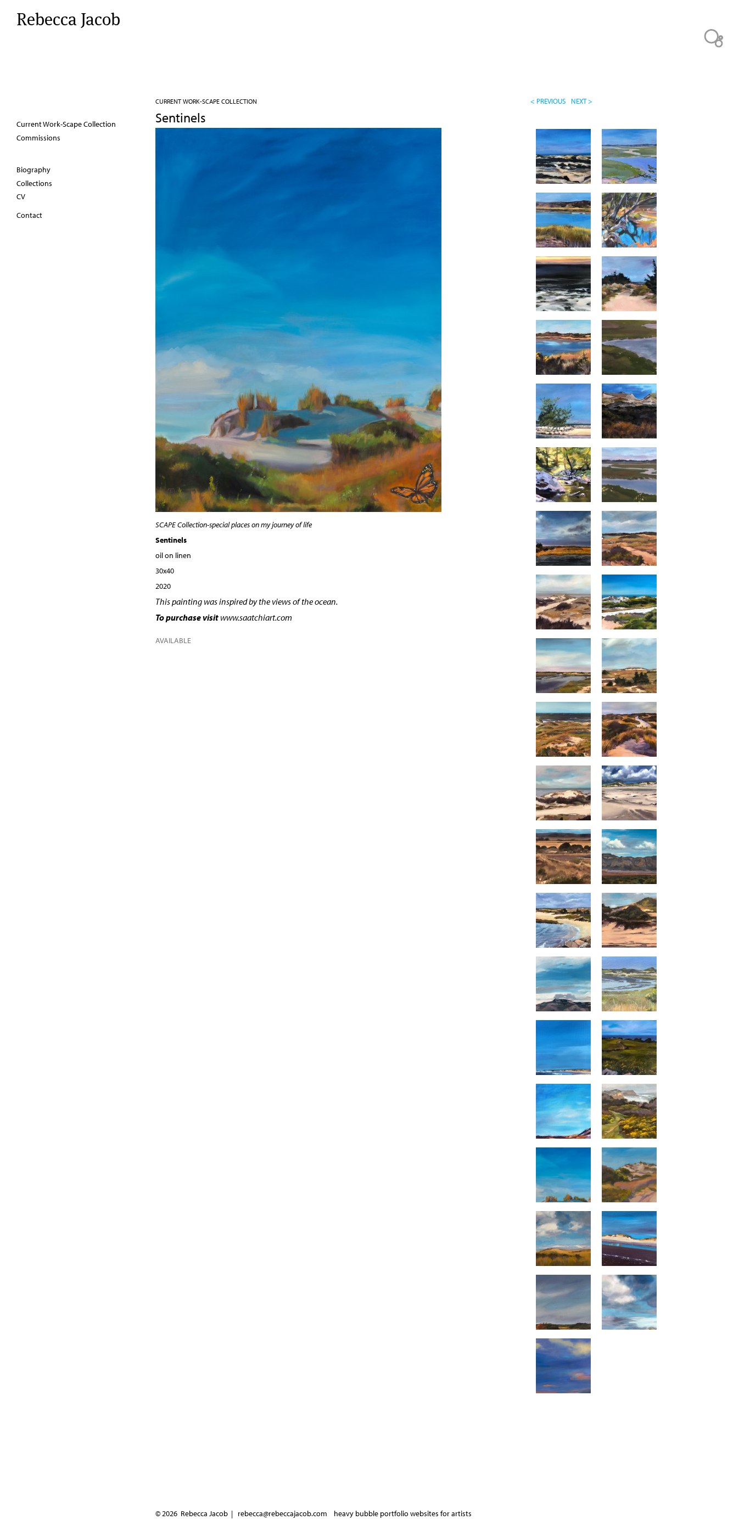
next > (581, 101)
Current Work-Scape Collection (206, 101)
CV (20, 196)
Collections (34, 183)
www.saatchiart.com (256, 617)
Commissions (38, 138)
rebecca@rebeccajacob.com (282, 1513)
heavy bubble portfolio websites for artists (403, 1513)
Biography (33, 170)
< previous (548, 101)
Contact (29, 215)
